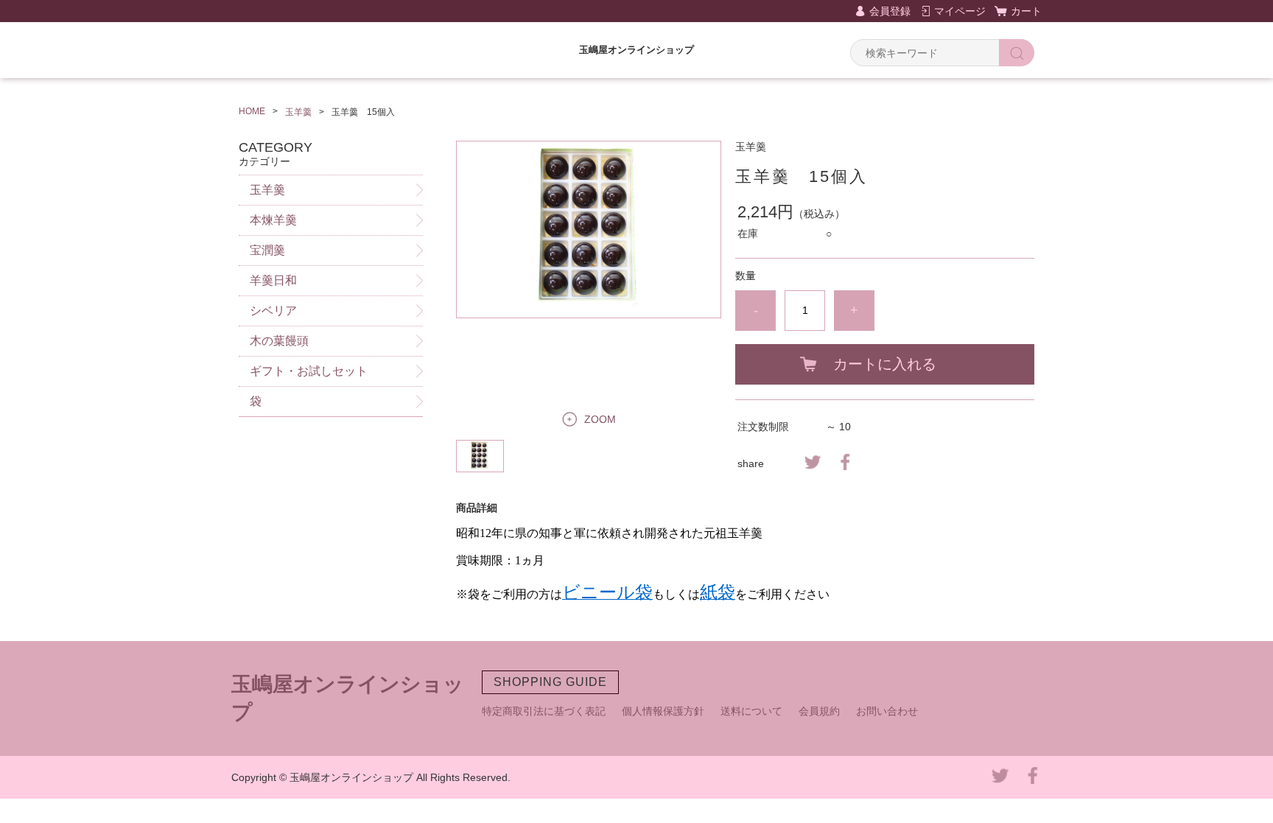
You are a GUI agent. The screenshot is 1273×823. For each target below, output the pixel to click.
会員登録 (890, 11)
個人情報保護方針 (663, 711)
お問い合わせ (887, 711)
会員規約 (819, 711)
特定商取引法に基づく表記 (544, 711)
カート (1026, 11)
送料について (751, 711)
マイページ (960, 11)
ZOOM (600, 419)
